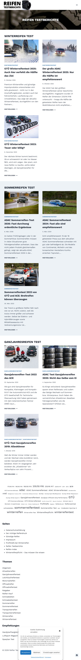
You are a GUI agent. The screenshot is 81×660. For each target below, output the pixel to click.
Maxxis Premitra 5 (57, 501)
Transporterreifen (9, 610)
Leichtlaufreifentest (11, 577)
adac (22, 490)
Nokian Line (24, 504)
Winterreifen (7, 616)
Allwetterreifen (72, 490)
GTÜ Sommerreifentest (15, 501)
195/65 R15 (28, 486)
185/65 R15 (18, 486)
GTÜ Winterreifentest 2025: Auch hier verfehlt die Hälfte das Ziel (21, 72)
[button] (60, 631)
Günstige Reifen (13, 536)
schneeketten (8, 508)
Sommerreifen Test (19, 187)
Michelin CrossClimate (12, 504)
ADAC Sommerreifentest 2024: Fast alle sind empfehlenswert (56, 224)
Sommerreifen (8, 603)
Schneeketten (8, 597)
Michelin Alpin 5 (68, 501)
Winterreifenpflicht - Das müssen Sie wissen (25, 552)
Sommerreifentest (11, 216)
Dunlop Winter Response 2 (70, 493)
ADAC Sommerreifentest (37, 490)
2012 (67, 486)
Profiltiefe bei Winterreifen (17, 543)
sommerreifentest (27, 507)
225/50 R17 (58, 486)
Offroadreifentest (9, 587)
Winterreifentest (11, 65)
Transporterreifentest (11, 613)
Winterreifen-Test (30, 512)
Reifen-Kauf (7, 594)
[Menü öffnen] (77, 4)
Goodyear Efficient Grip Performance (54, 498)
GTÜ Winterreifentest (32, 501)
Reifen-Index (11, 549)
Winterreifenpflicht (45, 512)
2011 (63, 486)
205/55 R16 (38, 486)
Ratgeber (52, 504)
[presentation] (21, 51)
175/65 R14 (10, 486)
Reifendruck (60, 504)
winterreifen (15, 512)
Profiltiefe (44, 504)
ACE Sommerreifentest (11, 490)
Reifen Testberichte (14, 546)
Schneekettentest (10, 600)
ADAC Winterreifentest (58, 490)
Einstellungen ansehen (51, 652)
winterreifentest (64, 512)
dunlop (41, 493)
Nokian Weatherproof (33, 504)
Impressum (48, 657)
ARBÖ (5, 494)
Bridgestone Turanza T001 (14, 493)
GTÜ (71, 497)
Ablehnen (36, 652)
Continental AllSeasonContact (30, 493)
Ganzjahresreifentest (13, 371)
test (59, 508)
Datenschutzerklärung (37, 657)
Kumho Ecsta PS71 (47, 501)
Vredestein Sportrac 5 (69, 508)
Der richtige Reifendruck (16, 533)
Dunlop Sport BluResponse (53, 493)
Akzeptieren (25, 652)
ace (71, 486)
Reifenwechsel (70, 504)
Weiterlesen (10, 109)
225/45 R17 (49, 486)
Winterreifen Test (18, 36)
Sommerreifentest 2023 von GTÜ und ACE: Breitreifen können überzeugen (20, 296)
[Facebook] (77, 655)
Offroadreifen (8, 584)
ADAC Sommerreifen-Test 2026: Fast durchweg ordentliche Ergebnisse (19, 224)
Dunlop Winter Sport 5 (12, 498)
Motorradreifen (8, 581)
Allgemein (6, 568)
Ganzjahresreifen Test (22, 342)
